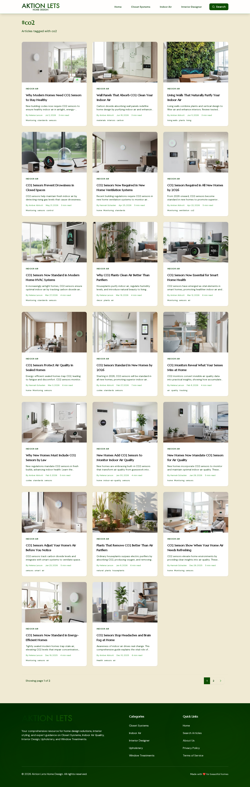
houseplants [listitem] (118, 570)
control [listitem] (49, 210)
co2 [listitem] (192, 210)
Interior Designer (191, 6)
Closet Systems (140, 6)
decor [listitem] (99, 300)
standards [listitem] (43, 120)
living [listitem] (188, 120)
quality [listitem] (174, 390)
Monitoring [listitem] (31, 120)
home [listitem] (99, 210)
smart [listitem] (37, 570)
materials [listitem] (101, 120)
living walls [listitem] (172, 120)
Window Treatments (141, 755)
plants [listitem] (182, 120)
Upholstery (136, 748)
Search (221, 6)
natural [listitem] (100, 570)
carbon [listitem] (120, 120)
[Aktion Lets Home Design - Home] (41, 7)
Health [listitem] (100, 660)
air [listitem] (112, 300)
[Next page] (220, 680)
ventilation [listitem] (184, 210)
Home (118, 6)
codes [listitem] (100, 390)
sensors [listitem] (52, 120)
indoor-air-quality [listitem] (112, 480)
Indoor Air (166, 6)
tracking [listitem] (183, 390)
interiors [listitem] (111, 120)
